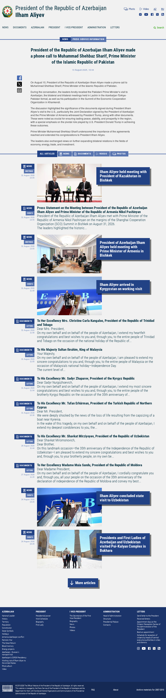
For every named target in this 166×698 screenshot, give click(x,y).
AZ (155, 8)
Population (6, 625)
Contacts (107, 625)
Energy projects (8, 649)
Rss (162, 14)
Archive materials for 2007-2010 (150, 690)
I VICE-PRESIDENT (74, 27)
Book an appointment (145, 632)
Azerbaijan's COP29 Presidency (14, 657)
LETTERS (115, 27)
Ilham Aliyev (29, 15)
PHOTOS (121, 153)
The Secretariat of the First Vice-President (80, 617)
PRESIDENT (54, 27)
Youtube (146, 14)
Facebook (152, 14)
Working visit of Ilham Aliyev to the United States (14, 661)
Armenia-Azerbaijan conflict (13, 637)
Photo (132, 8)
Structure (107, 619)
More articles (85, 582)
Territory (5, 622)
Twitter (157, 14)
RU (162, 8)
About (115, 690)
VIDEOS (103, 153)
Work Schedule (42, 619)
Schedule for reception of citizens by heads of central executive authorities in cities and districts (148, 638)
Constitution (7, 628)
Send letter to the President (148, 616)
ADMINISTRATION (96, 27)
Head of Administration (112, 616)
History (4, 619)
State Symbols (7, 631)
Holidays (5, 634)
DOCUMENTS (20, 27)
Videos (72, 630)
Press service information (88, 39)
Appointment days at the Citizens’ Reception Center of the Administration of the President (148, 625)
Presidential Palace (110, 622)
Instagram (140, 14)
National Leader (8, 616)
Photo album (7, 666)
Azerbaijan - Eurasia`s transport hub (10, 653)
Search (160, 27)
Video (146, 8)
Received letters (143, 619)
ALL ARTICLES (47, 153)
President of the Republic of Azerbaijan (60, 8)
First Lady (40, 625)
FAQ (93, 690)
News (72, 624)
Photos (72, 627)
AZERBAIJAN (37, 27)
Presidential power (43, 616)
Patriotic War (7, 640)
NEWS (5, 27)
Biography (40, 622)
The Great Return (9, 643)
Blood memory (8, 646)
